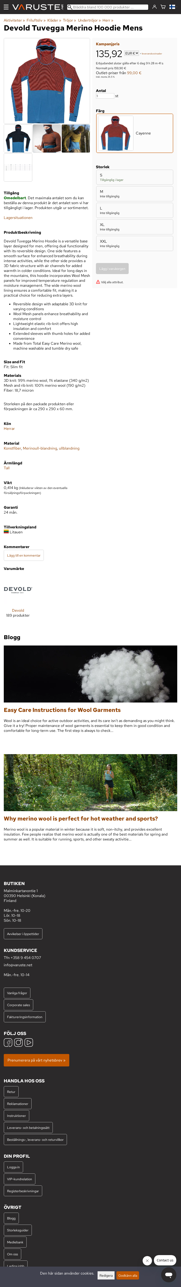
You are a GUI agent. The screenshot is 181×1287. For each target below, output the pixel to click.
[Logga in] (154, 7)
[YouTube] (29, 1043)
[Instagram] (18, 1043)
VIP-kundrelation (19, 1179)
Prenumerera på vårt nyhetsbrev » (37, 1060)
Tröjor (69, 20)
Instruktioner (16, 1115)
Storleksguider (18, 1230)
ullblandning (69, 448)
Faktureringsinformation (24, 1017)
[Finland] (173, 7)
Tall (7, 468)
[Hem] (39, 7)
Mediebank (15, 1242)
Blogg (11, 1218)
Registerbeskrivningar (23, 1191)
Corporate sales (18, 1005)
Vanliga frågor (17, 993)
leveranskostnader (152, 53)
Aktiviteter (14, 20)
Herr (108, 20)
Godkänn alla (127, 1275)
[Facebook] (8, 1043)
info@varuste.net (18, 964)
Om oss (12, 1254)
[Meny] (6, 7)
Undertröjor (89, 20)
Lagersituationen (18, 217)
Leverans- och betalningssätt (28, 1127)
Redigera (106, 1275)
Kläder (54, 20)
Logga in (13, 1167)
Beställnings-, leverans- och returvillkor (35, 1139)
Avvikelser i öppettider (23, 934)
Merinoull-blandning (40, 448)
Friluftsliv (36, 20)
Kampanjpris (107, 44)
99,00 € (134, 72)
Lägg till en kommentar (24, 555)
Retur (11, 1091)
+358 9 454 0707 (26, 957)
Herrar (9, 428)
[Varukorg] (163, 7)
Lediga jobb (15, 1266)
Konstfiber (12, 448)
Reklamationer (17, 1103)
